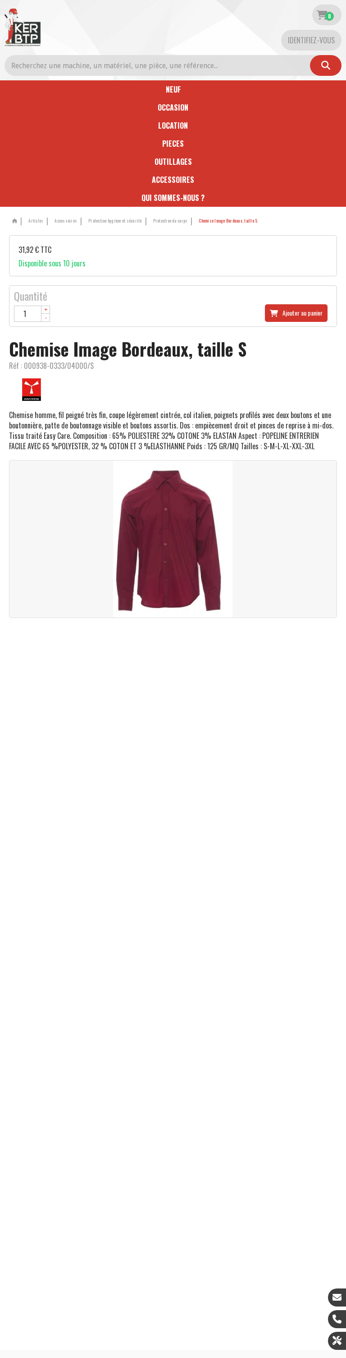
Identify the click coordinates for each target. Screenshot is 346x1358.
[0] (322, 15)
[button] (226, 221)
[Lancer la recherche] (325, 65)
